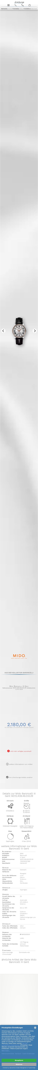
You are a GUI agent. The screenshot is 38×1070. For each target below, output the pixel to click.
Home (6, 8)
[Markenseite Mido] (19, 661)
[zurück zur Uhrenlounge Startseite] (19, 2)
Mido (18, 8)
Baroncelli (30, 8)
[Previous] (3, 331)
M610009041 (25, 934)
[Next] (34, 331)
